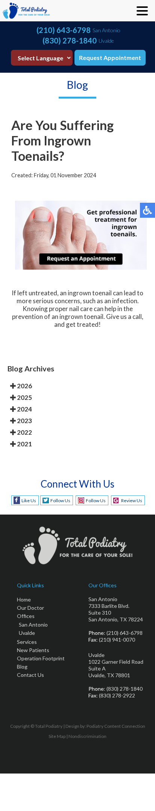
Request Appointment (110, 57)
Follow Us (60, 500)
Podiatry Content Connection (116, 726)
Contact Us (30, 675)
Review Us (131, 500)
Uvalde (27, 633)
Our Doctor (30, 608)
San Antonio (33, 624)
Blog (22, 666)
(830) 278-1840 (70, 40)
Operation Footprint (41, 658)
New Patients (33, 650)
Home (24, 599)
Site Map (57, 736)
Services (27, 642)
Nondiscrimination (87, 736)
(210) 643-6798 (63, 29)
